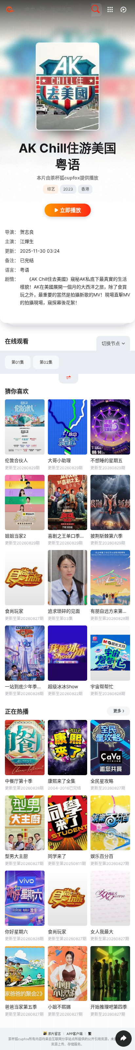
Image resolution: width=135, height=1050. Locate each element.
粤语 (24, 270)
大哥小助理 (59, 460)
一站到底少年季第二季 (25, 686)
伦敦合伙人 (16, 460)
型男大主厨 (16, 856)
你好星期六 (16, 931)
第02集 (46, 362)
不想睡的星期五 (106, 460)
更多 (117, 710)
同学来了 (57, 856)
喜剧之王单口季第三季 (67, 536)
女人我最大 (101, 931)
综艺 (51, 189)
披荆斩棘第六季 (106, 536)
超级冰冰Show (63, 686)
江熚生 (27, 241)
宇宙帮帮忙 (101, 686)
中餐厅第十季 (18, 781)
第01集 (17, 362)
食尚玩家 (14, 611)
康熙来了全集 (61, 781)
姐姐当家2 (15, 536)
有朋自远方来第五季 (110, 611)
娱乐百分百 (101, 856)
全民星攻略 (101, 781)
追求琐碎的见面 (64, 611)
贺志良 (27, 232)
